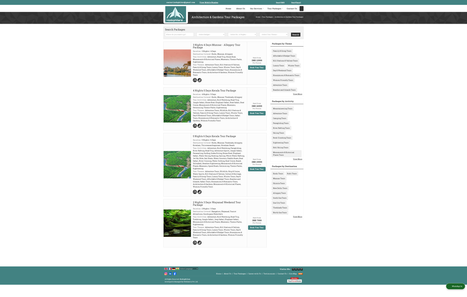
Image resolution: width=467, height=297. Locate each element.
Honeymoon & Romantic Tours (286, 75)
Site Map (293, 274)
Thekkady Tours (280, 208)
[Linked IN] (170, 273)
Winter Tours (293, 65)
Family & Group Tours (282, 51)
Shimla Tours (279, 183)
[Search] (302, 8)
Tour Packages (274, 8)
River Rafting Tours (281, 128)
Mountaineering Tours (282, 108)
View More (297, 94)
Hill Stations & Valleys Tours (285, 61)
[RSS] (300, 274)
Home (228, 8)
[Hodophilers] (175, 14)
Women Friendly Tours (283, 80)
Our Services (256, 8)
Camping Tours (279, 118)
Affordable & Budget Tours (284, 56)
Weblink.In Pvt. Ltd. (191, 282)
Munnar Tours (279, 178)
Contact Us (292, 8)
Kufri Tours (292, 173)
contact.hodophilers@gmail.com (180, 2)
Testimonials (269, 274)
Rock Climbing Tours (282, 138)
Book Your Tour (257, 67)
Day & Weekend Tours (282, 70)
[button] (208, 2)
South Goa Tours (280, 198)
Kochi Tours (278, 173)
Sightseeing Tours (281, 142)
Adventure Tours (280, 85)
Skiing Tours (278, 133)
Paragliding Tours (281, 123)
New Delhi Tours (280, 188)
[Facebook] (174, 273)
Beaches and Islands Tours (284, 90)
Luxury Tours (278, 65)
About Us (240, 8)
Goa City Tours (279, 203)
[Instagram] (165, 273)
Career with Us (254, 274)
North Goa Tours (280, 212)
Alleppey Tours (279, 193)
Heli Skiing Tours (280, 147)
